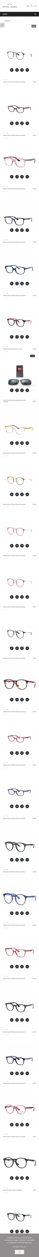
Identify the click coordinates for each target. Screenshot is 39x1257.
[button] (12, 70)
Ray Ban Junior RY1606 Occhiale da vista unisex (14, 1136)
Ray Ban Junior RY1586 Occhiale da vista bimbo (14, 135)
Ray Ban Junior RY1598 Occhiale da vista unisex (14, 978)
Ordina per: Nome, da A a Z (10, 21)
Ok (19, 1252)
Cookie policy (19, 1247)
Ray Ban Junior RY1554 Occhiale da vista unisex (14, 711)
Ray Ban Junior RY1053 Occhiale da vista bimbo (14, 82)
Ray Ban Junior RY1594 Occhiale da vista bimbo (14, 872)
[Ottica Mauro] (9, 6)
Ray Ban (5, 79)
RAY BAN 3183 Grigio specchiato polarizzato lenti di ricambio (14, 401)
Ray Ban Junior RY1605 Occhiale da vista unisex (14, 242)
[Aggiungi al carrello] (17, 70)
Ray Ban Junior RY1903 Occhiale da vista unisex (14, 295)
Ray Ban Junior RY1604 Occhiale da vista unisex (14, 189)
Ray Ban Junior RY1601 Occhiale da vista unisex (14, 1032)
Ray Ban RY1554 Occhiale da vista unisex (12, 349)
